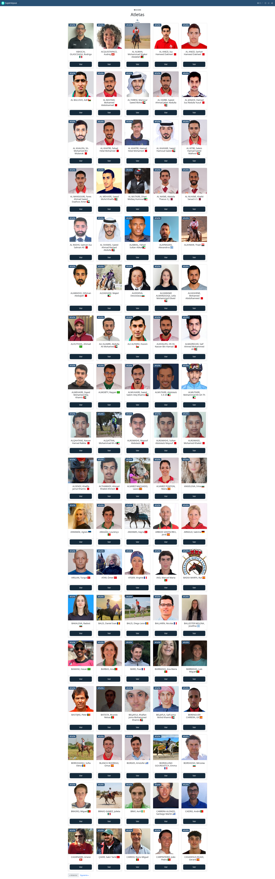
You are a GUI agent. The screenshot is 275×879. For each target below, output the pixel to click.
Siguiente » (84, 875)
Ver (80, 64)
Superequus (12, 3)
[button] (260, 3)
